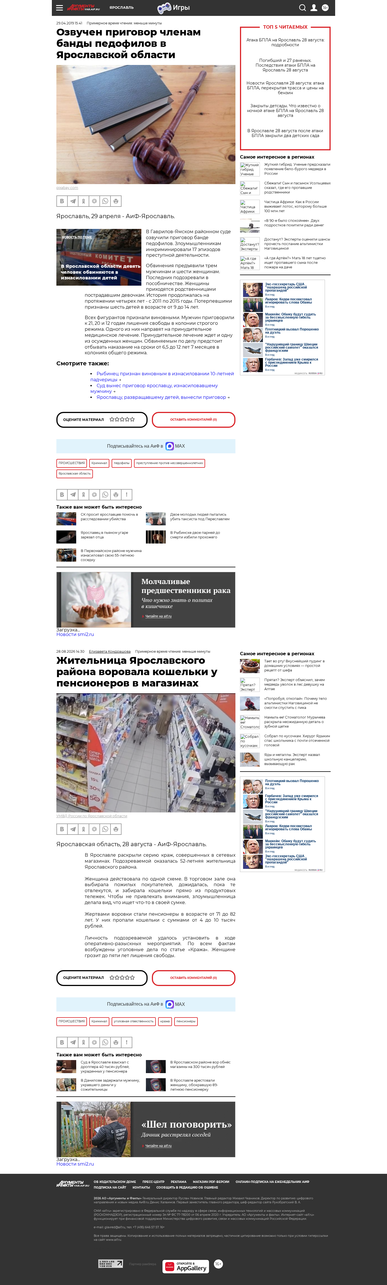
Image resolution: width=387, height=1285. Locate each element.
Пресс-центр (153, 1182)
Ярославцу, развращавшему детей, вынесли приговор (161, 397)
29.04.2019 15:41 (69, 23)
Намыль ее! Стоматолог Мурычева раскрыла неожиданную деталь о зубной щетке (294, 721)
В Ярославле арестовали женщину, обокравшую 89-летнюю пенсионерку (194, 1085)
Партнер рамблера (142, 1264)
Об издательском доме (115, 1182)
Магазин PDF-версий (211, 1182)
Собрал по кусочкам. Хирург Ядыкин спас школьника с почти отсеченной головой (297, 740)
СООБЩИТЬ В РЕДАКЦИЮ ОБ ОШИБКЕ (187, 1187)
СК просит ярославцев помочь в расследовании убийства (109, 516)
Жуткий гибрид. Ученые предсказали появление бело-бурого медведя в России (297, 169)
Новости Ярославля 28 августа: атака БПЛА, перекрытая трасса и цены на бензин (285, 88)
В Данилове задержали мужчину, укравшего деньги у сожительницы (110, 1085)
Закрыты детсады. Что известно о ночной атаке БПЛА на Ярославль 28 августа (285, 111)
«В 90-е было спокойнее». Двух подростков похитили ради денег (294, 222)
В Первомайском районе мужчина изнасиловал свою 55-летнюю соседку (111, 555)
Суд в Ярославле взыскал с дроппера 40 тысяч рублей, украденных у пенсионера (105, 1066)
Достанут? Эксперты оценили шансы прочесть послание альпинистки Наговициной (297, 243)
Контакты (141, 1187)
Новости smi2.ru (75, 634)
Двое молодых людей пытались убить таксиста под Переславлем (199, 516)
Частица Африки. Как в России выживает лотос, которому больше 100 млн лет (295, 206)
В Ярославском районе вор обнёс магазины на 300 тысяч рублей (200, 1064)
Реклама (178, 1182)
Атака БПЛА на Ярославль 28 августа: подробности (285, 42)
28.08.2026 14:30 (70, 651)
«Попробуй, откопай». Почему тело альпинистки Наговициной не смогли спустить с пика (295, 703)
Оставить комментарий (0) (193, 420)
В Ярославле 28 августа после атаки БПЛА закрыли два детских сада (285, 133)
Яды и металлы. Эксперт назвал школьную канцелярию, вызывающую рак (292, 759)
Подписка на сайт (110, 1187)
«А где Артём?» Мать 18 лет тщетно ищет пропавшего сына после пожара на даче (295, 262)
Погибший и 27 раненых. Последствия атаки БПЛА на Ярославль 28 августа (285, 65)
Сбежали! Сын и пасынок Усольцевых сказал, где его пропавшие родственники (297, 187)
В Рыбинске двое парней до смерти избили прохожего (195, 534)
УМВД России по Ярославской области (91, 816)
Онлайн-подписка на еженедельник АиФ (272, 1182)
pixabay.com (67, 188)
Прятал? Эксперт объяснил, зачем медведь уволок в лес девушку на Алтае (294, 684)
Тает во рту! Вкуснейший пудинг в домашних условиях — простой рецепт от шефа (294, 665)
